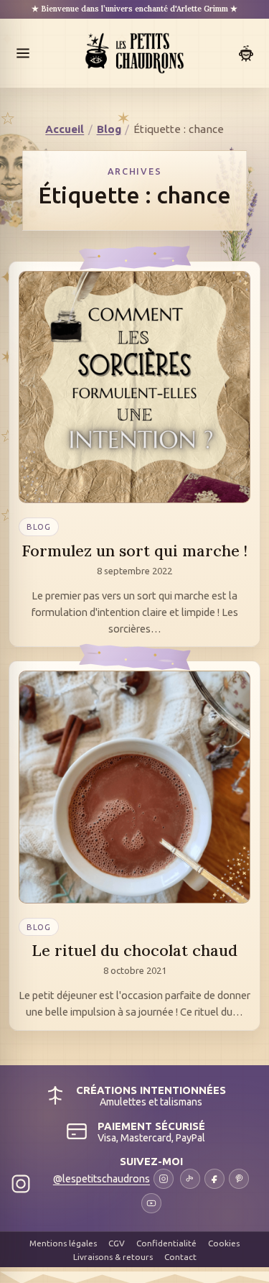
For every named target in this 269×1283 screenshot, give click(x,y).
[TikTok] (190, 1179)
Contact (180, 1256)
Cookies (224, 1243)
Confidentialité (166, 1243)
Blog (109, 129)
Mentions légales (63, 1243)
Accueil (64, 129)
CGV (116, 1243)
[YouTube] (151, 1203)
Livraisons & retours (113, 1256)
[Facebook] (214, 1179)
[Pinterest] (239, 1179)
